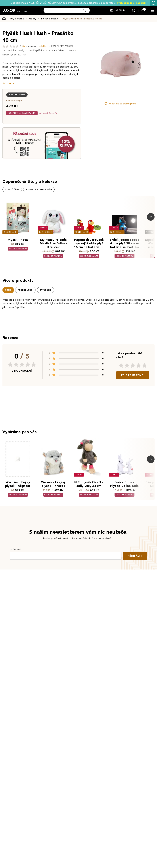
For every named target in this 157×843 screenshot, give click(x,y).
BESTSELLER (10, 232)
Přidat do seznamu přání (122, 103)
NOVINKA (151, 232)
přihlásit (135, 555)
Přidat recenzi (132, 375)
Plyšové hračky (49, 18)
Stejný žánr (12, 189)
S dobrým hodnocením (39, 189)
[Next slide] (147, 64)
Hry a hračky (17, 18)
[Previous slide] (93, 64)
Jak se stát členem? (47, 113)
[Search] (84, 10)
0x (23, 46)
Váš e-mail (15, 549)
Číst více (6, 83)
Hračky (32, 18)
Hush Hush (43, 46)
